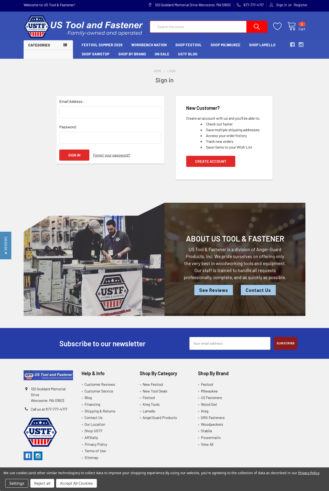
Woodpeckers (212, 424)
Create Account (210, 161)
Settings (16, 483)
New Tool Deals (155, 391)
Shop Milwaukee (225, 45)
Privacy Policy (96, 444)
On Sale (162, 54)
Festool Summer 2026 (102, 45)
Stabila (206, 430)
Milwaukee (209, 391)
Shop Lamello (262, 45)
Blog (88, 397)
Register (300, 5)
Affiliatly (91, 437)
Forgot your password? (111, 155)
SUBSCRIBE (285, 343)
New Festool (153, 384)
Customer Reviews (100, 384)
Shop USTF (94, 430)
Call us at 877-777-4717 (49, 409)
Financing (92, 404)
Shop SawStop (96, 54)
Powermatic (211, 437)
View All (207, 444)
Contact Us (258, 290)
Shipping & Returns (100, 411)
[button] (5, 245)
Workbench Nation (149, 45)
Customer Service (99, 391)
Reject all (42, 483)
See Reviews (213, 290)
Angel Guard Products (160, 417)
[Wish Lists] (280, 26)
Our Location (95, 424)
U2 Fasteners (211, 397)
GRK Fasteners (213, 417)
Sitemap (91, 457)
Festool (149, 397)
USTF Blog (187, 54)
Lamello (149, 411)
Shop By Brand (132, 54)
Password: (68, 126)
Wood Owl (209, 404)
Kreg (204, 411)
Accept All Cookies (76, 483)
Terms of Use (95, 450)
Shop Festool (188, 45)
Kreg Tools (151, 404)
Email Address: (71, 101)
